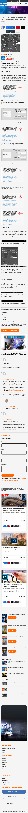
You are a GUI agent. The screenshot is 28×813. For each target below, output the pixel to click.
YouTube (5, 811)
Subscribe (3, 54)
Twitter (23, 811)
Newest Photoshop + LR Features (8, 748)
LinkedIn (19, 811)
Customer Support (15, 1)
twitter (4, 319)
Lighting (3, 768)
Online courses (5, 770)
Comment (4, 464)
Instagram (4, 312)
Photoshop (4, 758)
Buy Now (13, 617)
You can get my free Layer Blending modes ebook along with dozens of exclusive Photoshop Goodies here (13, 325)
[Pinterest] (9, 526)
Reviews (3, 750)
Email (3, 449)
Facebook (15, 811)
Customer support (5, 782)
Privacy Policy (4, 780)
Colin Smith (4, 24)
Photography (4, 762)
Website (3, 457)
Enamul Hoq (6, 363)
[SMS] (17, 526)
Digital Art (4, 766)
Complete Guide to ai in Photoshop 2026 (16, 614)
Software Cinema (5, 772)
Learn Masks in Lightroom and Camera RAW (17, 647)
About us (3, 778)
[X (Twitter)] (12, 526)
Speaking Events (5, 784)
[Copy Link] (14, 526)
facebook (4, 317)
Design (3, 764)
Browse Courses (13, 791)
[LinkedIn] (6, 526)
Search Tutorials (13, 796)
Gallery (3, 752)
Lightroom (4, 760)
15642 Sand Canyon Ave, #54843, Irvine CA (14, 808)
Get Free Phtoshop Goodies (10, 330)
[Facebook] (4, 526)
